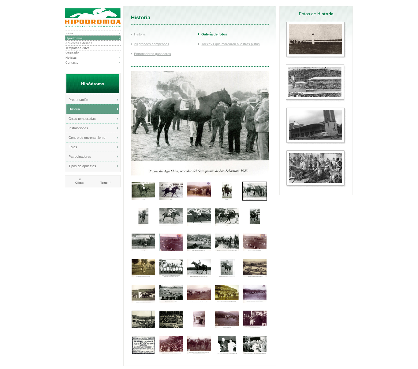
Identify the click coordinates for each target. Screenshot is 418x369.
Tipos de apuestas (82, 166)
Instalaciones (78, 128)
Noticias (71, 57)
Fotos (73, 147)
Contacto (71, 62)
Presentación (78, 99)
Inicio (69, 33)
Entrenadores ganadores (152, 54)
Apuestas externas (78, 43)
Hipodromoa (74, 38)
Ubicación (72, 52)
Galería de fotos (214, 34)
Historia (74, 109)
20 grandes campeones (151, 44)
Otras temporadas (82, 118)
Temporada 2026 (77, 48)
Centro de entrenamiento (87, 137)
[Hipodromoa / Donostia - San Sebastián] (93, 18)
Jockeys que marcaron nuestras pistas (230, 44)
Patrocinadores (80, 156)
